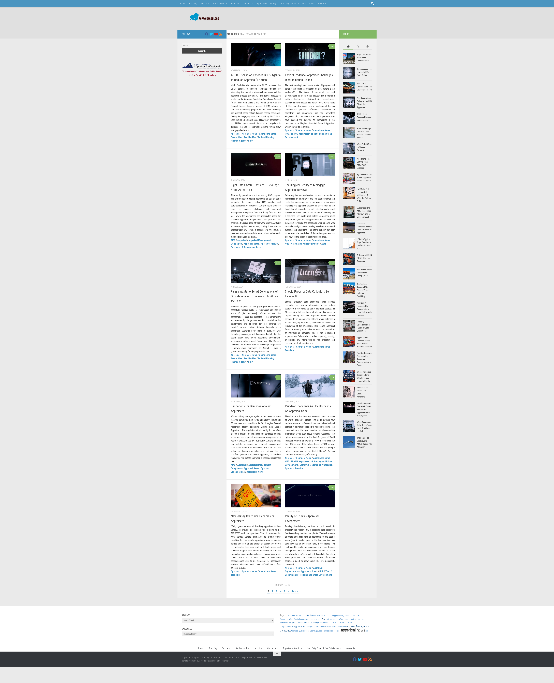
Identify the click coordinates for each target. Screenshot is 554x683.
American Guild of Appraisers (333, 623)
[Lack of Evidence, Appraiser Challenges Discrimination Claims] (310, 54)
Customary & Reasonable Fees (246, 247)
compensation (340, 626)
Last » (295, 591)
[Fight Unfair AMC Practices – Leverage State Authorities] (256, 164)
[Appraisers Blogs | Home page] (203, 17)
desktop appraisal (334, 631)
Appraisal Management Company (304, 622)
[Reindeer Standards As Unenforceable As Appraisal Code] (310, 385)
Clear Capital (295, 619)
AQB (287, 243)
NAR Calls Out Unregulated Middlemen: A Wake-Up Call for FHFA (364, 195)
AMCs (309, 615)
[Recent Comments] (358, 47)
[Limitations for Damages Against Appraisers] (256, 385)
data (288, 619)
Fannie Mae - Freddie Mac (243, 137)
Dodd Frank (322, 631)
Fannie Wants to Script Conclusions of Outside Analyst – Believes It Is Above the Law (254, 296)
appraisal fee (289, 615)
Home (182, 3)
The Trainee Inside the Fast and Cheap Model (364, 272)
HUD (287, 133)
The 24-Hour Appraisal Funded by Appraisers (364, 117)
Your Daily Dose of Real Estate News (297, 3)
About (234, 3)
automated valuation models (311, 619)
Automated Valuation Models (305, 243)
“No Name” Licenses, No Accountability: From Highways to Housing (364, 309)
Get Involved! (219, 3)
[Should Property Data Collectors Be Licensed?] (310, 271)
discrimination (332, 619)
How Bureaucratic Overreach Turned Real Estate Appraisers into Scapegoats (364, 409)
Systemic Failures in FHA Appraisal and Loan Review (364, 177)
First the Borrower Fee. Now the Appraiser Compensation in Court (364, 359)
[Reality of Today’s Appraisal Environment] (310, 495)
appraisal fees (300, 626)
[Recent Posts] (367, 47)
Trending (193, 3)
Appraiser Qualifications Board (303, 631)
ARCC (287, 623)
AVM (323, 243)
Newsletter (323, 3)
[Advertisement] (319, 18)
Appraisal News (249, 133)
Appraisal (235, 133)
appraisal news (353, 630)
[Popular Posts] (348, 47)
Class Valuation (300, 615)
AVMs (320, 623)
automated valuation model (322, 615)
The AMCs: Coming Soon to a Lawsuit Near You (364, 86)
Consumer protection (350, 619)
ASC (366, 631)
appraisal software (328, 626)
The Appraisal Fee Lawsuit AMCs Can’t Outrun (364, 72)
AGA (292, 626)
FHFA (250, 140)
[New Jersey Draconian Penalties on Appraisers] (256, 495)
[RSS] (220, 34)
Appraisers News (267, 133)
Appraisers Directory (266, 3)
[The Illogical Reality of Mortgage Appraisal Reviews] (310, 164)
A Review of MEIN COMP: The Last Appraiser (364, 258)
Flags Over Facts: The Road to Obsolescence (364, 57)
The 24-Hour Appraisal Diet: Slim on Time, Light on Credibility (363, 290)
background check (314, 626)
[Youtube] (216, 34)
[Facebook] (206, 34)
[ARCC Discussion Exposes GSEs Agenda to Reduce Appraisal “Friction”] (256, 54)
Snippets (205, 3)
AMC (233, 240)
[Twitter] (211, 34)
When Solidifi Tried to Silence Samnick (364, 147)
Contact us (248, 3)
